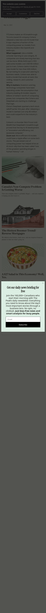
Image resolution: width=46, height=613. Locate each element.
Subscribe (23, 325)
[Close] (43, 283)
